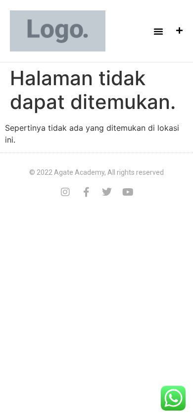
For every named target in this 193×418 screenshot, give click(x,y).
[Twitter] (107, 192)
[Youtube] (128, 192)
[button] (158, 31)
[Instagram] (65, 192)
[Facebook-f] (86, 192)
